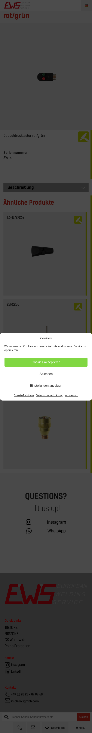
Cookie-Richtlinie (24, 395)
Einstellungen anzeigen (46, 385)
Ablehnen (46, 374)
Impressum (71, 395)
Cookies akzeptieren (46, 362)
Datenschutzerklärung (49, 395)
